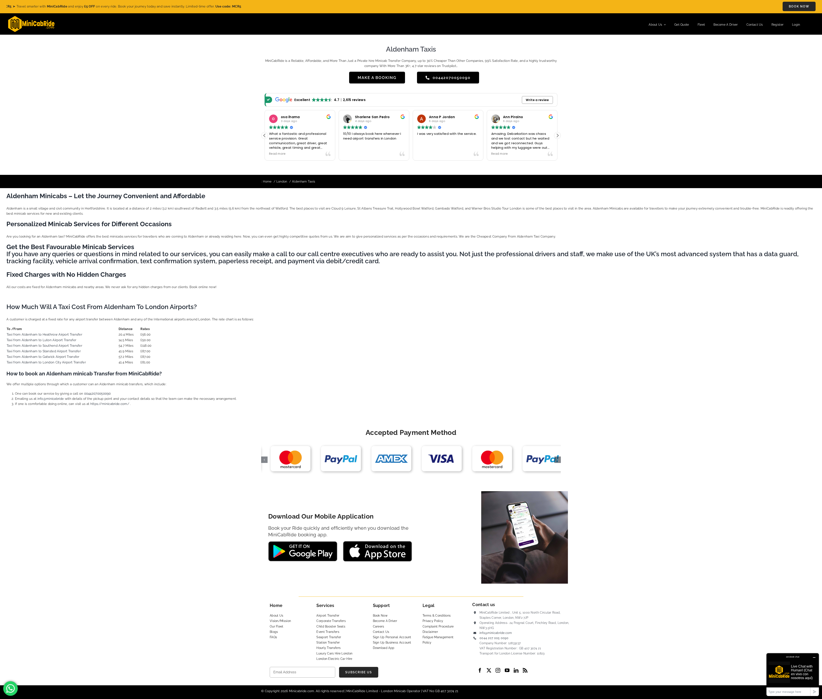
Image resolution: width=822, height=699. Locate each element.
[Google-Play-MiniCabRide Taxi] (302, 543)
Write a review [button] (537, 100)
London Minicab (394, 691)
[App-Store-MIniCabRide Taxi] (377, 542)
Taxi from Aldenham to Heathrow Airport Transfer (44, 334)
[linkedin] (516, 670)
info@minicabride (50, 399)
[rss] (525, 670)
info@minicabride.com (496, 633)
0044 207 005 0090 (494, 638)
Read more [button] (277, 154)
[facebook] (480, 670)
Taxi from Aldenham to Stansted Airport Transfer (44, 351)
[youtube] (507, 670)
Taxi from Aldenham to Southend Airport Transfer (44, 346)
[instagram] (498, 670)
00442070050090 (97, 394)
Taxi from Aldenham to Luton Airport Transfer (41, 340)
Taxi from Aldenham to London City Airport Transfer (46, 362)
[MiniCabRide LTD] (31, 17)
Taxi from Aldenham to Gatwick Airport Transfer (43, 357)
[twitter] (489, 670)
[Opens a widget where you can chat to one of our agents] (793, 674)
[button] (557, 135)
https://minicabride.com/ (109, 404)
